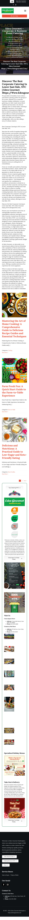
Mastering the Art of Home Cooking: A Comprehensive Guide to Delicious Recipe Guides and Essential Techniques (14, 328)
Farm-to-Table (11, 409)
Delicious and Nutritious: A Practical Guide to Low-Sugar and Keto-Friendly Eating (14, 451)
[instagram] (15, 4)
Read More (4, 352)
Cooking (10, 350)
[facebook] (13, 4)
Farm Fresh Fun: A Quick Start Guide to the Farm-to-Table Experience (14, 391)
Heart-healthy (11, 472)
